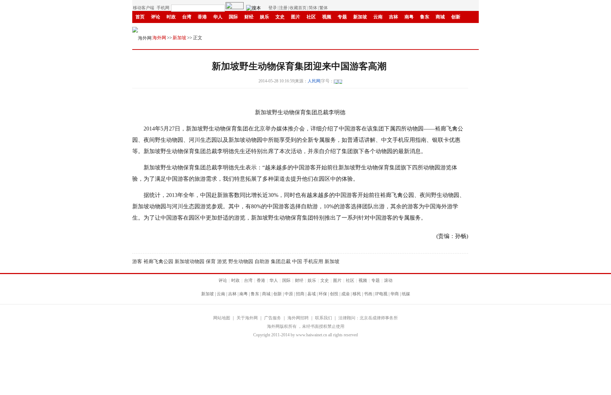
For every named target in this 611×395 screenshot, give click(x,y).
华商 (284, 28)
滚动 (315, 28)
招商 (300, 293)
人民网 (314, 81)
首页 (140, 16)
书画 (249, 28)
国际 (233, 16)
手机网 (163, 7)
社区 (311, 16)
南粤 (409, 16)
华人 (217, 16)
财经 (249, 16)
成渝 (217, 28)
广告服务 (272, 317)
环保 (323, 293)
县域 (311, 293)
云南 (378, 16)
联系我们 (323, 317)
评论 (155, 16)
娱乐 (264, 16)
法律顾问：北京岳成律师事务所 (368, 317)
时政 (171, 16)
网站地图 (221, 317)
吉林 (393, 16)
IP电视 (267, 28)
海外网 (159, 37)
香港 (202, 16)
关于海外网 (247, 317)
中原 (289, 293)
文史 (280, 16)
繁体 (323, 7)
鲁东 (424, 16)
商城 (440, 16)
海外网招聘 (298, 317)
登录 (272, 7)
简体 (313, 7)
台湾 (186, 16)
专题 (342, 16)
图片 (295, 16)
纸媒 (300, 28)
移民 (233, 28)
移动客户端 (143, 7)
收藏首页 (298, 7)
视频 (326, 16)
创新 (455, 16)
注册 (283, 7)
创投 (202, 28)
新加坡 (360, 16)
